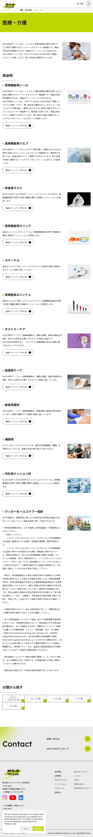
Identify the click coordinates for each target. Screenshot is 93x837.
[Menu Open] (89, 4)
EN (82, 3)
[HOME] (22, 9)
